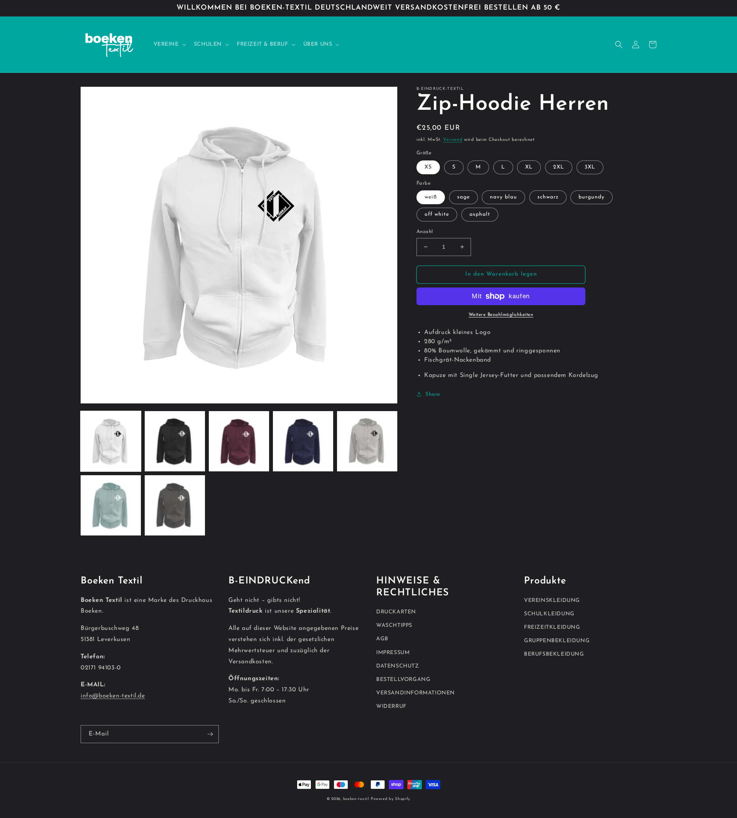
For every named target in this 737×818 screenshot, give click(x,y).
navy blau (503, 197)
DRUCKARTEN (396, 612)
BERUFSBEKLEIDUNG (554, 654)
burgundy (591, 197)
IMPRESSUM (393, 653)
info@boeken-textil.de (113, 696)
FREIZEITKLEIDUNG (552, 627)
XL (529, 167)
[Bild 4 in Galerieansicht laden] (303, 441)
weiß (431, 197)
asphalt (479, 214)
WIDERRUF (391, 706)
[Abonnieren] (210, 734)
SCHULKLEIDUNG (549, 614)
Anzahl (424, 231)
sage (463, 197)
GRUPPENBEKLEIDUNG (557, 641)
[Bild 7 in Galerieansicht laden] (175, 505)
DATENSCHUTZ (397, 666)
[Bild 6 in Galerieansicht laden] (111, 505)
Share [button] (432, 394)
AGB (382, 639)
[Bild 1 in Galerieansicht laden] (111, 441)
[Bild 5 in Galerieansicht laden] (367, 441)
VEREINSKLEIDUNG (552, 600)
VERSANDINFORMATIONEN (415, 693)
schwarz (548, 197)
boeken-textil (356, 799)
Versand (452, 139)
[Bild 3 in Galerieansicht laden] (239, 441)
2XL (558, 167)
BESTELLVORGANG (403, 679)
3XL (590, 167)
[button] (169, 44)
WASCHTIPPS (394, 625)
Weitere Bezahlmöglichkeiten (501, 314)
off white (437, 214)
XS (428, 167)
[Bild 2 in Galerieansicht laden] (175, 441)
